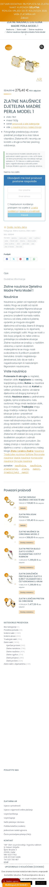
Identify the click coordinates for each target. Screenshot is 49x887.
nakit (30, 238)
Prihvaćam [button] (41, 883)
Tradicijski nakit (10, 639)
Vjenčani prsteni (13, 645)
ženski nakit (14, 241)
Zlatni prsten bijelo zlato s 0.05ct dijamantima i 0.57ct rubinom (30, 553)
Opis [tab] (6, 273)
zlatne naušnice (9, 243)
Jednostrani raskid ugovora (15, 830)
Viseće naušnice (22, 457)
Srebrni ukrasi (9, 636)
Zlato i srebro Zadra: (22, 451)
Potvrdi (24, 215)
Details (23, 508)
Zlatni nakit (30, 231)
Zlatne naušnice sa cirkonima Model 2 (29, 533)
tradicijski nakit (16, 472)
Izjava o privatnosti (12, 805)
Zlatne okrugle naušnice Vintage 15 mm (31, 498)
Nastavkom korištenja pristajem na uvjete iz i (24, 208)
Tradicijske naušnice (14, 454)
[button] (41, 47)
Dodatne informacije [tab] (14, 279)
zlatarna (22, 241)
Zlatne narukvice (13, 648)
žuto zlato (19, 246)
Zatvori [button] (24, 17)
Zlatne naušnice (19, 231)
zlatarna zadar (32, 241)
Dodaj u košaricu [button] (26, 543)
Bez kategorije (10, 627)
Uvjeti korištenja (11, 814)
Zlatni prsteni (12, 661)
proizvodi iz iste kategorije (25, 123)
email (6, 862)
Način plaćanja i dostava (14, 822)
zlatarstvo (11, 469)
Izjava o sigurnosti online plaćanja (18, 809)
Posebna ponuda (11, 630)
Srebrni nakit (9, 633)
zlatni (18, 243)
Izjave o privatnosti (30, 211)
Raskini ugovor (12, 881)
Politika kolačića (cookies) (14, 826)
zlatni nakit (25, 243)
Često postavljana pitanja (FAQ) (17, 834)
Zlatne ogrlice (12, 654)
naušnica (20, 466)
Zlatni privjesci (12, 658)
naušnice (37, 238)
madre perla (23, 238)
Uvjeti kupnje (9, 818)
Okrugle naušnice (23, 461)
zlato (32, 243)
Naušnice (39, 451)
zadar (6, 241)
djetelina (14, 238)
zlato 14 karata (9, 246)
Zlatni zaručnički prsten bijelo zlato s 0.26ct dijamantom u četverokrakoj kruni (30, 577)
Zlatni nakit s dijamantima (14, 664)
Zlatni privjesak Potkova (27, 515)
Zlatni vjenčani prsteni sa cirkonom (31, 600)
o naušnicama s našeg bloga (26, 127)
